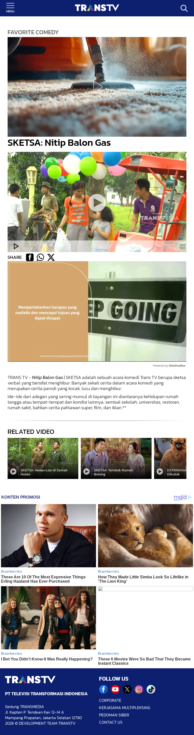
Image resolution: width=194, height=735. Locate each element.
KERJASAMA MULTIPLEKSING (124, 708)
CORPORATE (110, 700)
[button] (97, 86)
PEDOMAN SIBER (114, 715)
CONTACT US (111, 722)
